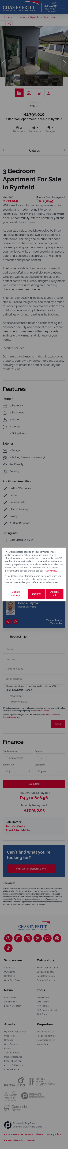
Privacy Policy (50, 571)
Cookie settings (15, 593)
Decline (36, 593)
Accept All (54, 593)
